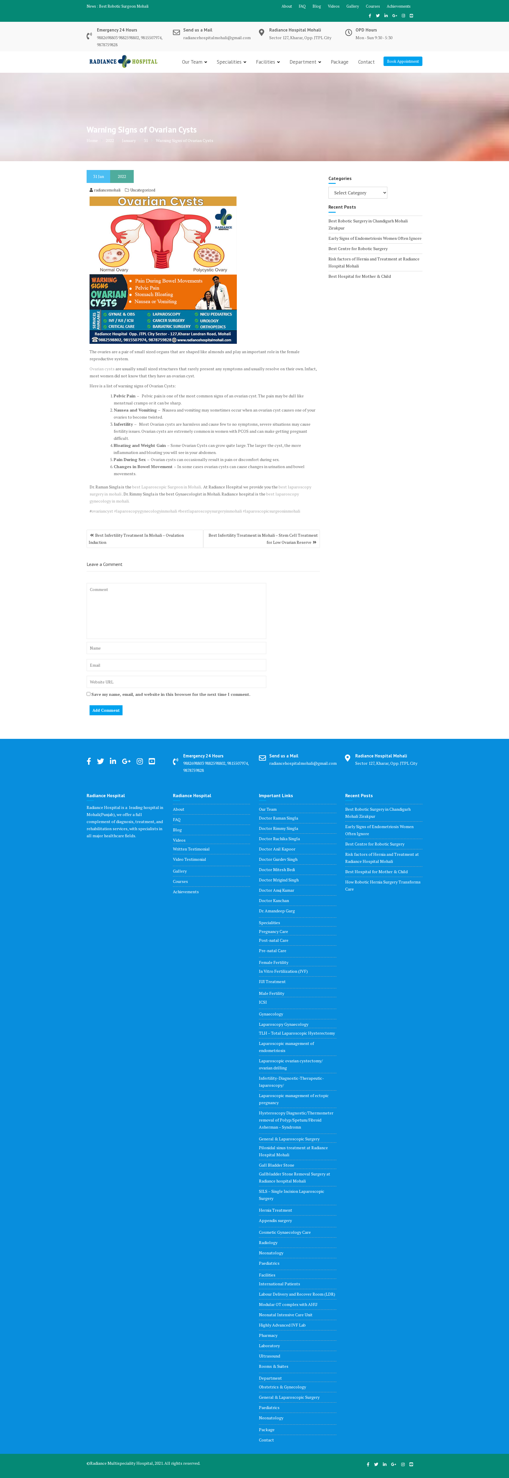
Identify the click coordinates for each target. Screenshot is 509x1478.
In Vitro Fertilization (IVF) (283, 971)
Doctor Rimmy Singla (278, 828)
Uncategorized (142, 190)
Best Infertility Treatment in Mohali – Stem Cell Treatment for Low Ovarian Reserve (263, 538)
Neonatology (271, 1253)
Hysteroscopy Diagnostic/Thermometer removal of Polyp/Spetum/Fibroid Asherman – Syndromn (296, 1120)
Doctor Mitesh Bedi (277, 869)
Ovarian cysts (102, 368)
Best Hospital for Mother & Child (359, 276)
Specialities (229, 62)
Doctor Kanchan (274, 900)
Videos (334, 6)
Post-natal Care (273, 940)
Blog (317, 6)
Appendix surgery (275, 1220)
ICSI (263, 1002)
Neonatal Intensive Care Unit (286, 1314)
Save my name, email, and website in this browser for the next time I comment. (170, 694)
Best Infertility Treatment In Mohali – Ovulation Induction (136, 538)
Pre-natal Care (272, 950)
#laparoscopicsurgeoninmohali (271, 511)
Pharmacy (268, 1335)
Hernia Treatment (275, 1210)
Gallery (352, 6)
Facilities (265, 62)
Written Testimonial (191, 849)
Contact (366, 62)
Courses (373, 6)
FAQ (302, 6)
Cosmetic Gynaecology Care (285, 1232)
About (287, 6)
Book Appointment (403, 61)
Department (303, 62)
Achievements (399, 6)
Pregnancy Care (273, 931)
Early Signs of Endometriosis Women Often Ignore (375, 238)
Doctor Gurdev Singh (278, 859)
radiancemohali (107, 190)
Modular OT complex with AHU (288, 1304)
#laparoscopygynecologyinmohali (145, 511)
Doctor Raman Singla (278, 818)
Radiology (268, 1242)
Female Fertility (273, 962)
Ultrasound (269, 1356)
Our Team (192, 62)
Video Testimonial (189, 859)
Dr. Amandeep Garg (277, 911)
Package (339, 62)
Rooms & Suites (273, 1366)
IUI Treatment (272, 981)
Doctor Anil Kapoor (277, 849)
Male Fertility (271, 993)
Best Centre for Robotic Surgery (358, 248)
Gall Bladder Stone (276, 1165)
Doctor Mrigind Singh (279, 880)
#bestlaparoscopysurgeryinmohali (210, 511)
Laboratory (269, 1345)
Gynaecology (271, 1014)
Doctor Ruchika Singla (279, 838)
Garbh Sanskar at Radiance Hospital (129, 6)
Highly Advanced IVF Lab (282, 1325)
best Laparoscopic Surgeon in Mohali (166, 487)
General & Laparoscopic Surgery (289, 1139)
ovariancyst (102, 511)
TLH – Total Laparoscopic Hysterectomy (297, 1033)
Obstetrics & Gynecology (282, 1387)
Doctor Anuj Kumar (276, 890)
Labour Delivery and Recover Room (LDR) (297, 1294)
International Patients (279, 1284)
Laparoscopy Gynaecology (283, 1024)
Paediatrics (269, 1263)
